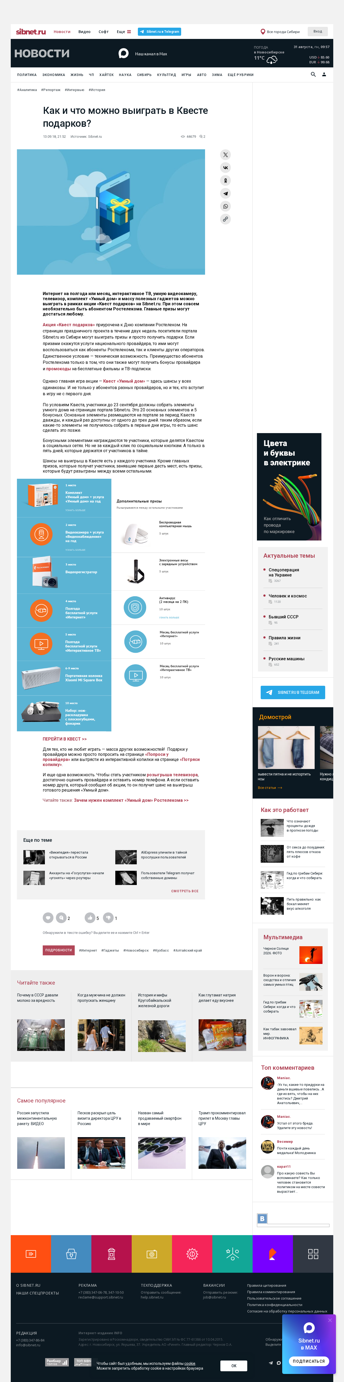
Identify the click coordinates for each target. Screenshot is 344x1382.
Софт (104, 31)
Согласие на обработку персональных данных (287, 1311)
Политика (27, 75)
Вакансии (214, 1285)
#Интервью (74, 90)
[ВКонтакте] (225, 167)
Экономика (54, 75)
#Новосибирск (136, 950)
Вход (318, 31)
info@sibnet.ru (28, 1345)
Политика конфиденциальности (274, 1304)
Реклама (87, 1285)
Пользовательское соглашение (274, 1298)
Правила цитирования (266, 1285)
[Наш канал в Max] (162, 61)
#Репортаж (50, 90)
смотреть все (185, 891)
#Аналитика (27, 90)
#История (97, 90)
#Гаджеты (110, 950)
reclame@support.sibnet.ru (100, 1297)
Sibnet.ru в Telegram (162, 32)
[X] (225, 154)
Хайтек (106, 75)
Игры (187, 75)
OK (233, 1366)
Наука (125, 75)
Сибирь (144, 75)
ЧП (91, 75)
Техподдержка (156, 1285)
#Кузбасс (161, 950)
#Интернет (88, 950)
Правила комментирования (271, 1291)
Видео (84, 31)
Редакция (26, 1333)
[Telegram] (225, 193)
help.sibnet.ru (152, 1297)
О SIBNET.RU (28, 1285)
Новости (62, 31)
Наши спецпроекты (37, 1293)
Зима (217, 75)
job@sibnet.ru (214, 1297)
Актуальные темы (289, 555)
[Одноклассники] (225, 180)
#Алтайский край (187, 950)
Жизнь (77, 75)
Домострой (275, 717)
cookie (189, 1363)
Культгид (166, 75)
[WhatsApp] (225, 206)
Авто (202, 75)
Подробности (58, 950)
